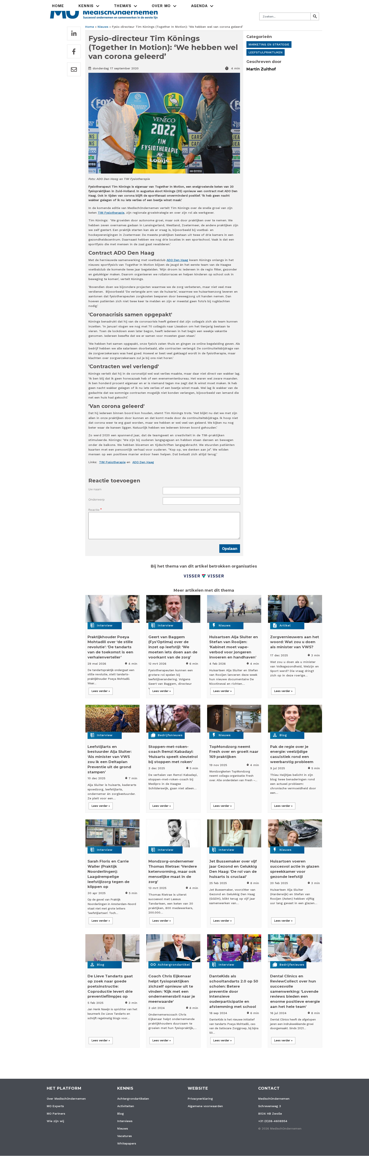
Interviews (124, 1121)
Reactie (94, 509)
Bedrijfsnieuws (170, 735)
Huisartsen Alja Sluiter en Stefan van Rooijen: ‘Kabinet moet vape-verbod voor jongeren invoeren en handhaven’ (233, 647)
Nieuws (103, 26)
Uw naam (94, 489)
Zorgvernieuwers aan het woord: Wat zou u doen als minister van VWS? (294, 642)
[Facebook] (74, 51)
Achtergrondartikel (174, 964)
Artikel (285, 625)
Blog (283, 735)
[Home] (104, 11)
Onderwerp (96, 499)
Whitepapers (126, 1143)
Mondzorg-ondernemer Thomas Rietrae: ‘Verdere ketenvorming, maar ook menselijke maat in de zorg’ (172, 871)
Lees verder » (100, 691)
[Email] (74, 69)
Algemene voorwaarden (205, 1106)
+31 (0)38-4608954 (272, 1121)
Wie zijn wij (55, 1121)
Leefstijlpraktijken (266, 52)
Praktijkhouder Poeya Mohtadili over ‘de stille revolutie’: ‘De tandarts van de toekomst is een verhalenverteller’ (110, 647)
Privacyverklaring (200, 1098)
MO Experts (55, 1106)
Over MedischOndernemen (66, 1098)
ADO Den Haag (177, 260)
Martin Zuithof (261, 69)
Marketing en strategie (269, 44)
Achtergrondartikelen (133, 1098)
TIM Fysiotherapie (111, 212)
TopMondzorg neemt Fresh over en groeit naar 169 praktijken (233, 751)
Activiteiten (125, 1106)
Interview (105, 625)
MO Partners (56, 1113)
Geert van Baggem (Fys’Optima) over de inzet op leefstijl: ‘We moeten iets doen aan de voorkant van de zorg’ (172, 647)
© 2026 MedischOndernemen (280, 1128)
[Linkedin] (74, 33)
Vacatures (124, 1136)
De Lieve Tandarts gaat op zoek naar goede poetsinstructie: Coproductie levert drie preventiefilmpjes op (110, 986)
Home (58, 6)
